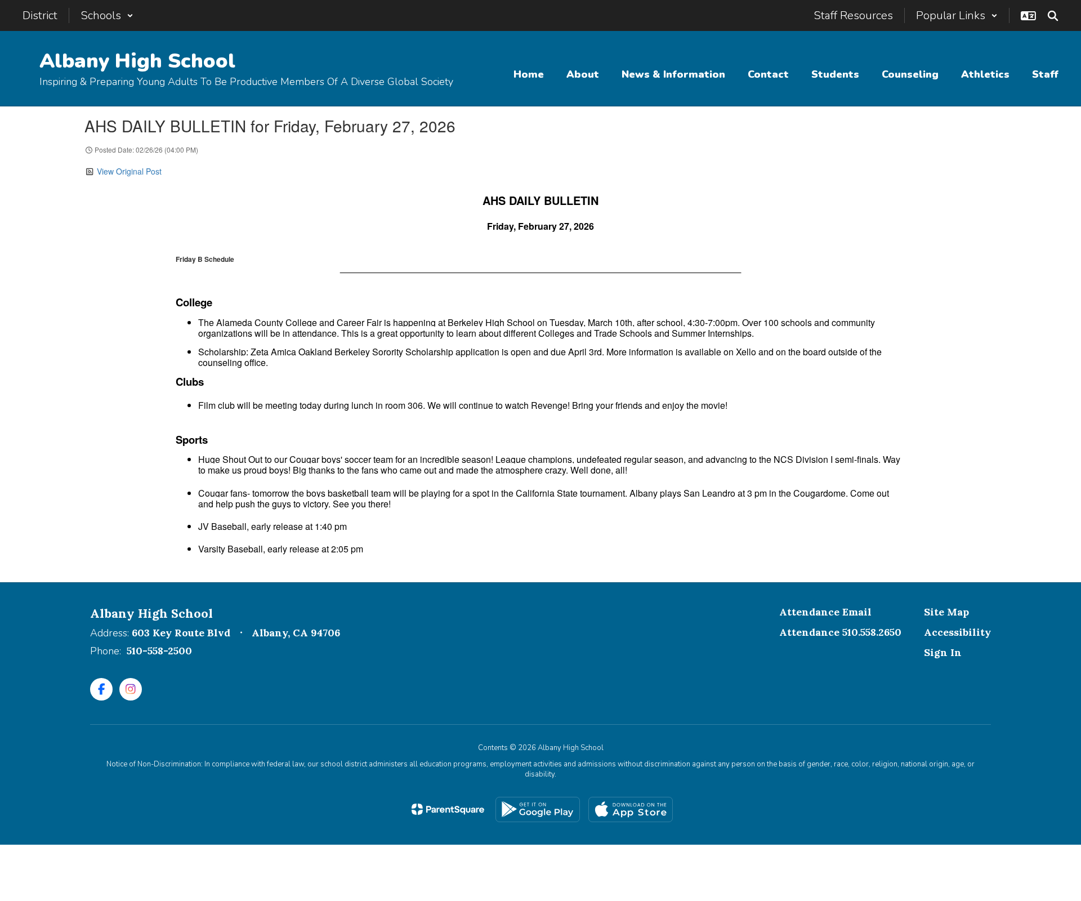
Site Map (946, 611)
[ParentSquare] (448, 809)
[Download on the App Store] (630, 809)
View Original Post (129, 171)
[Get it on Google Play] (537, 809)
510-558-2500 (159, 650)
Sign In (943, 652)
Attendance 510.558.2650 (840, 632)
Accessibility (957, 632)
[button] (107, 15)
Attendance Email (825, 611)
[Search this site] (1052, 15)
